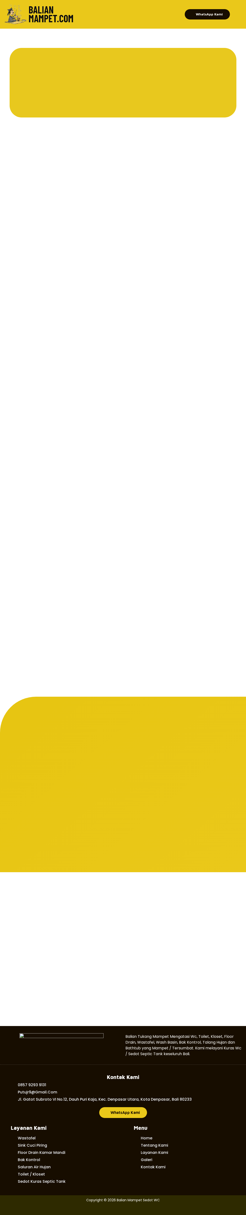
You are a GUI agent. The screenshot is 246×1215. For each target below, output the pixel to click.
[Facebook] (123, 1209)
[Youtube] (135, 1209)
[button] (207, 14)
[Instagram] (111, 1209)
